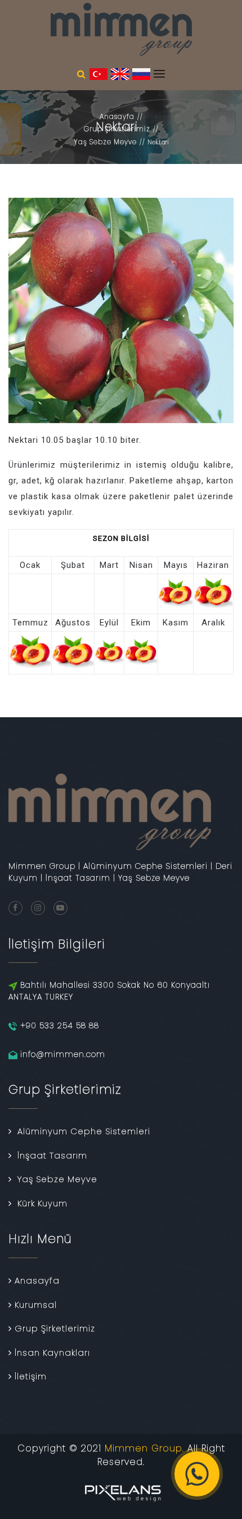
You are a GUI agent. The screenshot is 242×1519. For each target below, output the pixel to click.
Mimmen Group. (144, 1448)
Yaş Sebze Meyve (105, 141)
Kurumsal (36, 1305)
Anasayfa (117, 116)
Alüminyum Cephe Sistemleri (83, 1131)
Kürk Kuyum (42, 1203)
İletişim (31, 1376)
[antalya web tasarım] (121, 1491)
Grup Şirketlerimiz (117, 129)
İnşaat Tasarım (52, 1155)
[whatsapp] (196, 1473)
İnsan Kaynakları (52, 1352)
